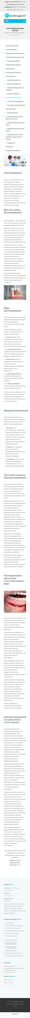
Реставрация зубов (12, 46)
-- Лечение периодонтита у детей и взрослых (14, 118)
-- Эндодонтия (10, 143)
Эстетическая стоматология (15, 57)
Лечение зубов (10, 109)
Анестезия (9, 147)
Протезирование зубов (13, 97)
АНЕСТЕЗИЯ (9, 923)
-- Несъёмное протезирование (15, 105)
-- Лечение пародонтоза (13, 80)
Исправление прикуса (13, 150)
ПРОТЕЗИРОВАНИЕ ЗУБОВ (14, 931)
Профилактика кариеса (13, 65)
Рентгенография (11, 49)
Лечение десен (11, 76)
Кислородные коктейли (13, 72)
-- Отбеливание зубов (13, 61)
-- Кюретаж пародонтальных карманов (15, 89)
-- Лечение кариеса (12, 113)
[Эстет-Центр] (15, 15)
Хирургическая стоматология (15, 53)
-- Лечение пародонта (13, 94)
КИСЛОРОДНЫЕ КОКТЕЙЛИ (14, 956)
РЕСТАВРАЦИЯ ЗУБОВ (12, 928)
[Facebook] (6, 989)
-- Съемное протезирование (15, 101)
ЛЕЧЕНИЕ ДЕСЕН (11, 940)
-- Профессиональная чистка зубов (15, 130)
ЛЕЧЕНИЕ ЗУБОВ (11, 936)
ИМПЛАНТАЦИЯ (10, 950)
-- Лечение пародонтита (13, 84)
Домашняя (7, 32)
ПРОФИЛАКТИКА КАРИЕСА (14, 925)
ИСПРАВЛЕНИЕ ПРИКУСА (13, 953)
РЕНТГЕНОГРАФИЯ (11, 933)
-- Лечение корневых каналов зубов (15, 124)
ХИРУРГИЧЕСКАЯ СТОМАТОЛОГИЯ (11, 943)
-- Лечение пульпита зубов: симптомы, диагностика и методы (14, 137)
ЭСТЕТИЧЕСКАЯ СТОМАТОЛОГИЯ (11, 947)
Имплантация (10, 68)
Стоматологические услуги (17, 32)
